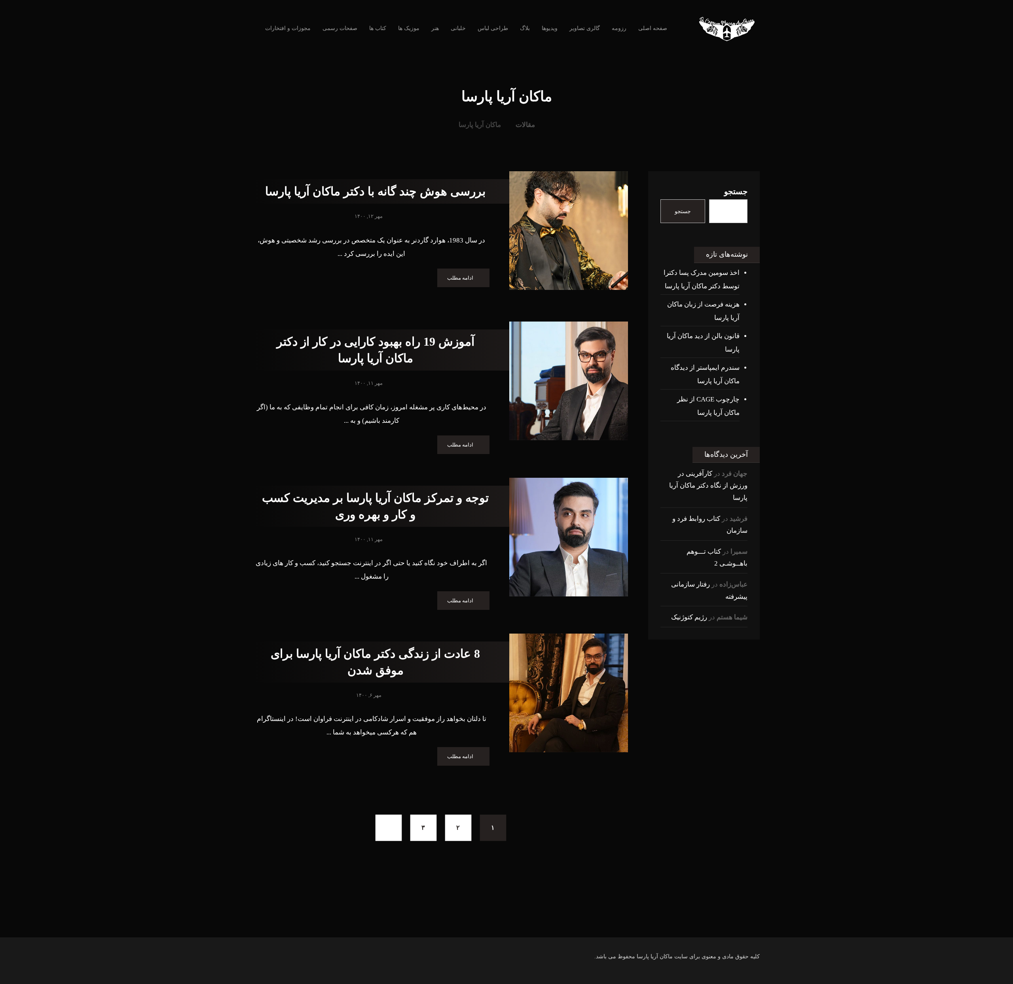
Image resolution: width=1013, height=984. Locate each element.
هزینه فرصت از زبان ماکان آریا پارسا (703, 311)
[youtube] (538, 921)
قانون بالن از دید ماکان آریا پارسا (703, 342)
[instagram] (554, 921)
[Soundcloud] (475, 921)
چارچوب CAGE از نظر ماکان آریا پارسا (708, 405)
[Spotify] (491, 921)
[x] (506, 921)
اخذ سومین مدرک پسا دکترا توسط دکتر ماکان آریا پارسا (702, 279)
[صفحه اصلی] (552, 125)
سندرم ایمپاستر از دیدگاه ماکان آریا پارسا (705, 374)
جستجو (735, 191)
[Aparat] (522, 921)
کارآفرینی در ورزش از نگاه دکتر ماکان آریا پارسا (708, 485)
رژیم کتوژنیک (689, 617)
